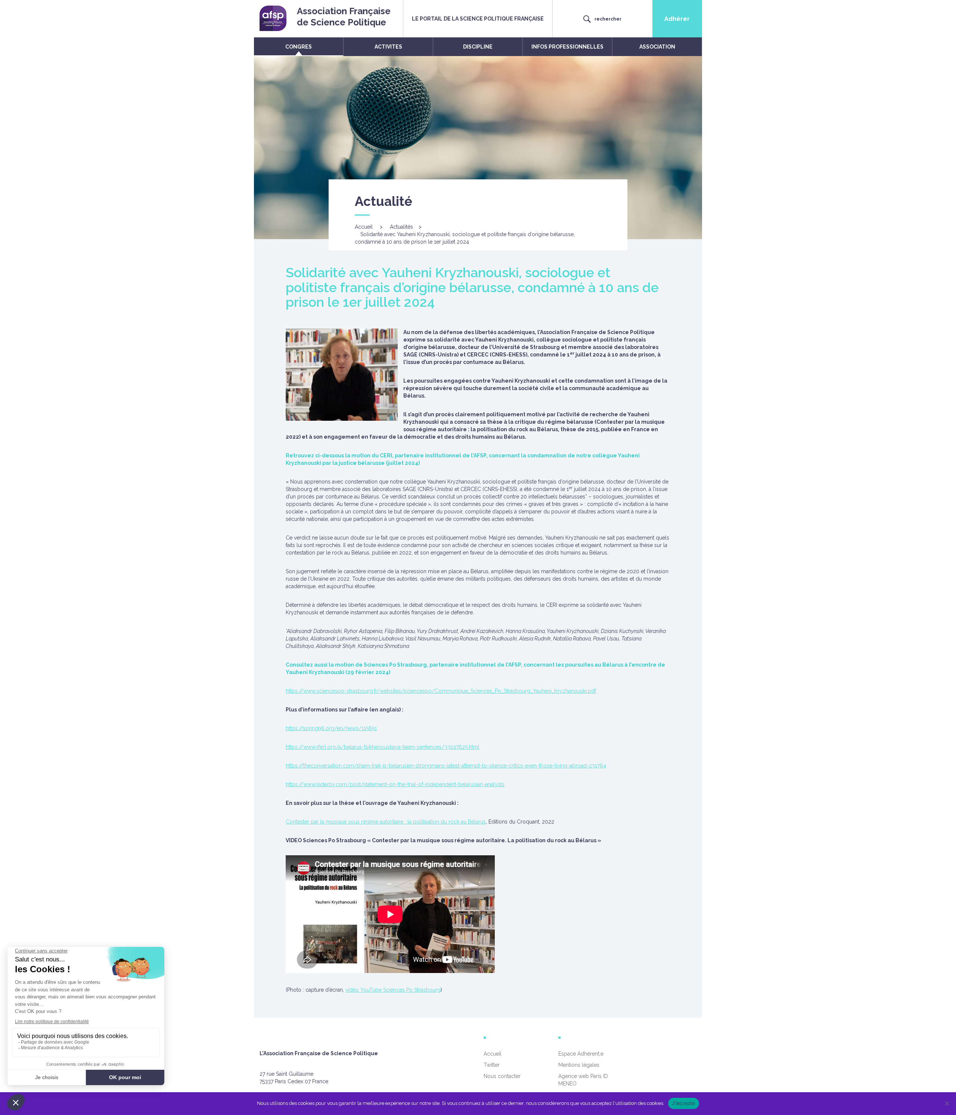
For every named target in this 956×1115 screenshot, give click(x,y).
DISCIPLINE (478, 47)
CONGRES (298, 47)
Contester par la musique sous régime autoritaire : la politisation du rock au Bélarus (386, 822)
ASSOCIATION (657, 47)
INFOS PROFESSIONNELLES (567, 47)
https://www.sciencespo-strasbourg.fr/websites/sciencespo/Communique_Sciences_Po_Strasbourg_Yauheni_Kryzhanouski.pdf (441, 691)
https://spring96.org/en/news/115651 (331, 728)
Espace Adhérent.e (580, 1054)
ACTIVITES (388, 47)
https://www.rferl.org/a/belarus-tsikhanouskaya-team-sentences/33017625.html (382, 747)
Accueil (364, 227)
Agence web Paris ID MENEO (583, 1080)
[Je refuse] (946, 1103)
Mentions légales (578, 1065)
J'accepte (683, 1103)
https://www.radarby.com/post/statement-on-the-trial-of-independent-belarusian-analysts (395, 784)
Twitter (492, 1065)
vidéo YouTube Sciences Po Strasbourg (393, 990)
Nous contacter (502, 1076)
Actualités (401, 227)
